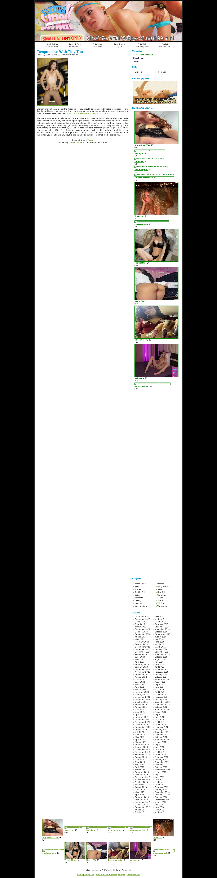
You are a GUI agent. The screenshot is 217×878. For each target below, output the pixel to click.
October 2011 (161, 767)
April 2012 (159, 752)
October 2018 (141, 782)
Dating (137, 595)
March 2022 (140, 689)
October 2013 (161, 707)
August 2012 (160, 742)
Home (135, 55)
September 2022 (143, 674)
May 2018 (139, 792)
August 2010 (160, 802)
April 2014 (159, 692)
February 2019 (142, 772)
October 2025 (141, 622)
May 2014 (159, 689)
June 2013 (159, 717)
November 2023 (142, 649)
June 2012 (159, 747)
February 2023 (142, 664)
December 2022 (142, 669)
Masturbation (140, 606)
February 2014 (161, 697)
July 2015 (159, 662)
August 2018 (141, 787)
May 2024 (139, 639)
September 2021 (143, 704)
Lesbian (138, 603)
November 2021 (142, 699)
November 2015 (162, 654)
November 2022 (142, 672)
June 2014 (159, 687)
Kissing (137, 600)
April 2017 (159, 619)
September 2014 (162, 679)
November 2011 (162, 764)
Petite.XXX (142, 44)
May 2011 (159, 779)
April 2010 (159, 812)
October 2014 (161, 677)
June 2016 (159, 642)
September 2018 (143, 784)
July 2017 (139, 812)
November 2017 (142, 802)
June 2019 (140, 762)
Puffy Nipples (163, 586)
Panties (160, 583)
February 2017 (161, 624)
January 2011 (161, 789)
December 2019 (142, 749)
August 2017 (141, 810)
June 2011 (159, 777)
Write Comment (76, 142)
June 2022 (140, 682)
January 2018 (141, 800)
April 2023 (139, 662)
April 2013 (159, 722)
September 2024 (143, 634)
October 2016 (161, 632)
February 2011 (161, 787)
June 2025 (140, 624)
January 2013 (161, 729)
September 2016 (162, 634)
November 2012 (162, 734)
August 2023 (141, 654)
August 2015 (160, 659)
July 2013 (159, 714)
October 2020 (141, 724)
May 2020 (139, 737)
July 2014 (159, 684)
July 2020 (139, 732)
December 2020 (142, 719)
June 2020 (140, 734)
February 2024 (142, 642)
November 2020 (142, 722)
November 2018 (142, 779)
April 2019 (139, 767)
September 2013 (162, 709)
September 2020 (143, 727)
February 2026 (142, 617)
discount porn (103, 874)
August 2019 (141, 757)
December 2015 (162, 652)
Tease (90, 140)
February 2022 (142, 692)
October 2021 (141, 702)
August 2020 (141, 729)
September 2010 (162, 800)
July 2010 (159, 805)
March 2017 (160, 622)
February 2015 (161, 672)
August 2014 (160, 682)
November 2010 (162, 795)
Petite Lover (97, 44)
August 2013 (160, 712)
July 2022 (139, 679)
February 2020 (142, 744)
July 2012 (159, 744)
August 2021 (141, 707)
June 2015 (159, 664)
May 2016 (159, 644)
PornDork (162, 72)
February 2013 (161, 727)
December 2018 (142, 777)
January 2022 (141, 694)
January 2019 (141, 774)
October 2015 (161, 657)
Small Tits (161, 595)
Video (160, 600)
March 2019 (140, 769)
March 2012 (160, 754)
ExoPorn (138, 72)
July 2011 (159, 774)
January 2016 (161, 649)
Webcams (162, 606)
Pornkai (165, 44)
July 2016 (159, 639)
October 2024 (141, 632)
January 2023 (141, 667)
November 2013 (162, 704)
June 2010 (159, 807)
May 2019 (139, 764)
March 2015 (160, 669)
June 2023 (140, 657)
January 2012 (161, 759)
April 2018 (139, 795)
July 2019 (139, 759)
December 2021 (142, 697)
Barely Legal (140, 583)
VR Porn (161, 603)
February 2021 (142, 717)
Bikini (136, 586)
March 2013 (160, 724)
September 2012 (162, 739)
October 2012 (161, 737)
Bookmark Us (146, 55)
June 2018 (140, 789)
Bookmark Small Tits (70, 55)
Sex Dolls (161, 592)
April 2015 (159, 667)
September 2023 (143, 652)
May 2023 (139, 659)
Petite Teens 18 (119, 44)
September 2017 (143, 807)
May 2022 (139, 684)
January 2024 (141, 644)
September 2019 (143, 754)
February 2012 (161, 757)
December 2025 (142, 619)
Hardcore (138, 597)
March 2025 (140, 627)
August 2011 (160, 772)
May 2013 (159, 719)
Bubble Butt (139, 592)
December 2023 (142, 647)
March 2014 (160, 694)
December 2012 (162, 732)
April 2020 (139, 739)
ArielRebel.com (52, 44)
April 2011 (159, 782)
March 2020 (140, 742)
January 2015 (161, 674)
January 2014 (161, 699)
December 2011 (162, 762)
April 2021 (139, 714)
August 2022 (141, 677)
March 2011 (160, 784)
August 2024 (141, 637)
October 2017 (141, 805)
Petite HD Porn (75, 44)
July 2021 (139, 709)
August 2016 (160, 637)
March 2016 (160, 647)
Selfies (160, 589)
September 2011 (162, 769)
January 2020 (141, 747)
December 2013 (162, 702)
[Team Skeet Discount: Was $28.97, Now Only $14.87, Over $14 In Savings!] (108, 40)
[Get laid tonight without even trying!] (155, 103)
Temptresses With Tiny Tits (60, 52)
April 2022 (139, 687)
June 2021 (140, 712)
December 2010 (162, 792)
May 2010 (159, 810)
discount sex (133, 874)
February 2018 (142, 797)
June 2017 (159, 617)
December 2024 (142, 629)
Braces (137, 589)
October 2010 (161, 797)
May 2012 (159, 749)
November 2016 (162, 629)
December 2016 (162, 627)
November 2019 (142, 752)
